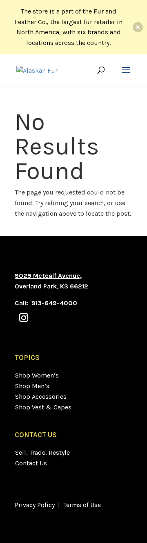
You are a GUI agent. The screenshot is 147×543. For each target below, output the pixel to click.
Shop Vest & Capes (43, 407)
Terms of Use (82, 505)
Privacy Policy (35, 505)
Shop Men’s (32, 386)
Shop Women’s (37, 375)
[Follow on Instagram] (24, 317)
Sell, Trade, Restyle (42, 452)
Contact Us (31, 463)
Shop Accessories (41, 396)
